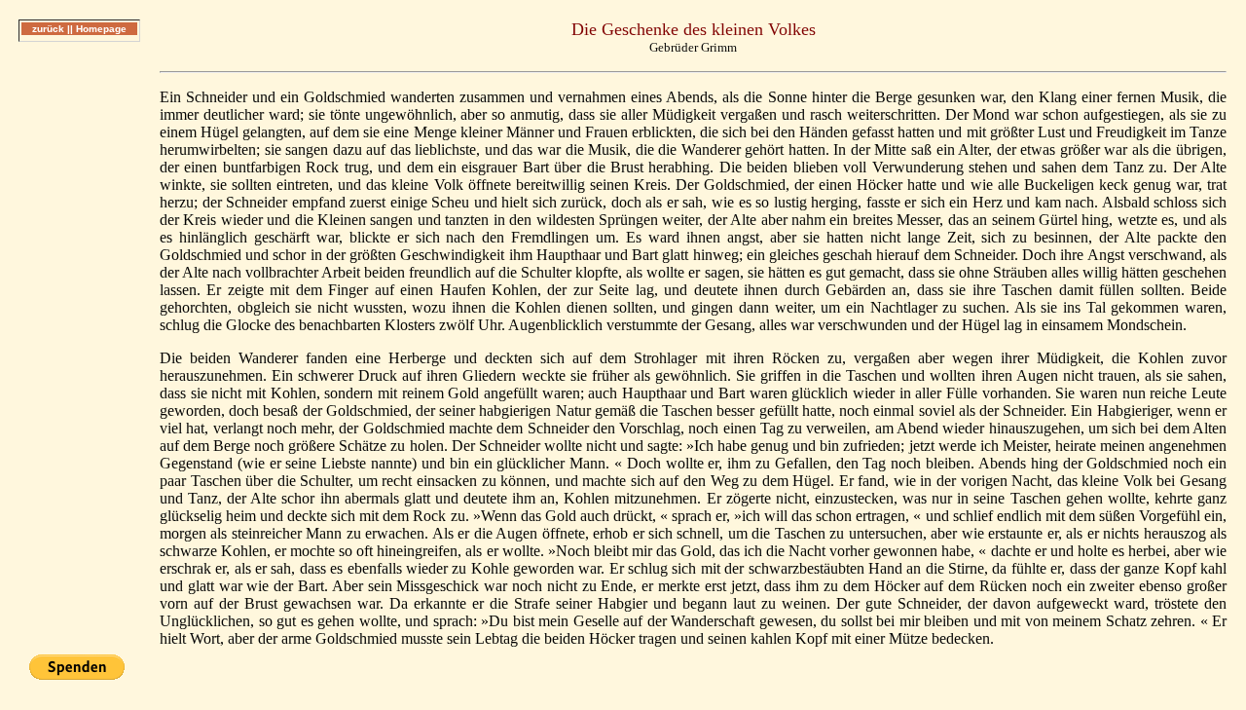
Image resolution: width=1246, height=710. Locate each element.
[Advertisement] (78, 349)
